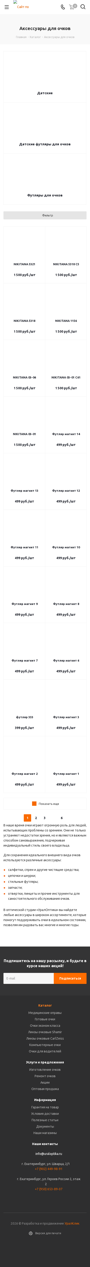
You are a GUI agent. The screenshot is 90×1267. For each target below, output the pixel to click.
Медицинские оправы (45, 1013)
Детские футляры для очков (45, 144)
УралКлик (72, 1223)
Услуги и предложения (45, 1062)
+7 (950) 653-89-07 (49, 1189)
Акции (45, 1082)
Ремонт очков (45, 1076)
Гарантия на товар (45, 1107)
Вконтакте (45, 1250)
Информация (45, 1100)
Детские (45, 93)
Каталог (45, 1005)
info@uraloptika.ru (49, 1154)
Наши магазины (45, 1133)
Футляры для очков (45, 195)
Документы (45, 1126)
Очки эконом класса (45, 1025)
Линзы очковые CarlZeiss (45, 1038)
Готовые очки (45, 1019)
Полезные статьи (45, 1120)
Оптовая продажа (45, 1089)
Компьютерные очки (45, 1045)
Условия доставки (45, 1113)
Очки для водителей (45, 1051)
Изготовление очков (45, 1069)
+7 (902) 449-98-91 (49, 1169)
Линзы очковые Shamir (45, 1032)
